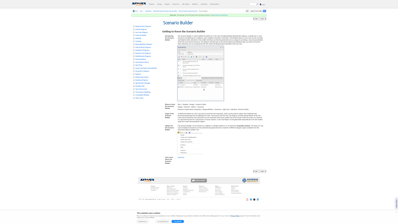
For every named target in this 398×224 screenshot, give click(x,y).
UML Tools (169, 187)
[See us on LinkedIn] (258, 199)
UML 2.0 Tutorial (202, 187)
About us (178, 199)
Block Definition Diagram (143, 44)
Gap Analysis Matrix (142, 62)
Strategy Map (139, 86)
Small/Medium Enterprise (188, 190)
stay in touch (200, 180)
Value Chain (139, 98)
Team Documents (141, 89)
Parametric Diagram (142, 71)
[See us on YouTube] (247, 199)
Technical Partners (235, 191)
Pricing (159, 4)
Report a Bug (218, 190)
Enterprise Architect (155, 187)
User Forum (217, 188)
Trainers (184, 193)
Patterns (138, 74)
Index (141, 11)
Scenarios (181, 157)
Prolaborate (153, 190)
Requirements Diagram (143, 26)
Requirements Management (173, 193)
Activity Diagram (141, 29)
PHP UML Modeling (171, 188)
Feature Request (218, 191)
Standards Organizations (236, 193)
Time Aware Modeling (142, 92)
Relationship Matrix (142, 77)
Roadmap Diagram (141, 80)
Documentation (140, 59)
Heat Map (138, 65)
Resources (175, 4)
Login (263, 4)
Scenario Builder (140, 35)
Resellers (233, 188)
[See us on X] (254, 199)
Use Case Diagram (141, 32)
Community (204, 4)
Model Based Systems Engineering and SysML (165, 11)
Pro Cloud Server (154, 188)
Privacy (172, 199)
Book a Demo (396, 203)
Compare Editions (219, 193)
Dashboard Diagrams (142, 50)
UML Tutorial (185, 4)
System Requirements (220, 194)
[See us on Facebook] (251, 199)
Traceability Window (142, 95)
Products (151, 4)
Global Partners (234, 186)
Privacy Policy (235, 216)
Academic (185, 194)
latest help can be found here (220, 15)
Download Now (214, 4)
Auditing (138, 38)
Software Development (172, 194)
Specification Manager (142, 83)
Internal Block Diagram (143, 47)
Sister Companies (235, 190)
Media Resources (203, 191)
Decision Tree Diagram (143, 53)
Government (185, 188)
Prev (256, 18)
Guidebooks (148, 11)
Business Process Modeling (173, 190)
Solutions (195, 4)
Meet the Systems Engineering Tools (188, 11)
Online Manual (218, 187)
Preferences (142, 221)
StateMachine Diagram (143, 56)
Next (262, 18)
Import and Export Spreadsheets (146, 68)
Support (167, 4)
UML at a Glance (171, 186)
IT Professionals (186, 191)
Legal (168, 199)
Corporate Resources (203, 188)
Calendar (138, 41)
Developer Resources (203, 190)
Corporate (185, 187)
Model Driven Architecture (172, 191)
